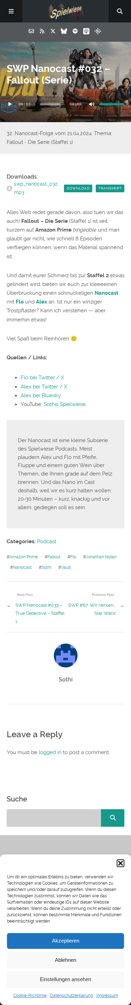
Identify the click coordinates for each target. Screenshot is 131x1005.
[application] (66, 104)
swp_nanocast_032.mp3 (36, 188)
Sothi (46, 567)
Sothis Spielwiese (65, 404)
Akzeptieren (65, 941)
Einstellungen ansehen (65, 979)
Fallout (54, 556)
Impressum (107, 995)
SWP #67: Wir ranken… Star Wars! (92, 609)
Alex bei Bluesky (41, 395)
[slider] (111, 104)
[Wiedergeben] (10, 104)
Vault (66, 567)
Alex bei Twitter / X (44, 387)
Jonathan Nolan (101, 556)
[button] (120, 863)
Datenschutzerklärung (71, 995)
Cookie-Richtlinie (29, 995)
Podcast (46, 541)
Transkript (110, 188)
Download (78, 188)
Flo (73, 556)
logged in (50, 752)
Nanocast (22, 567)
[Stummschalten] (91, 104)
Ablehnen (65, 960)
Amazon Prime (23, 556)
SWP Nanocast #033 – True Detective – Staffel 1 (40, 613)
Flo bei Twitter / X (42, 377)
